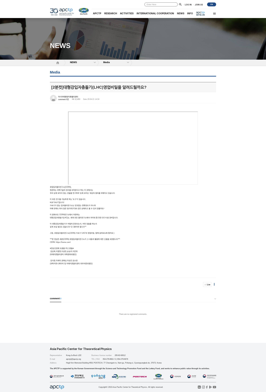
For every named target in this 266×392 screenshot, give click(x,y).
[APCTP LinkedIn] (199, 387)
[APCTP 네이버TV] (210, 387)
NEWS (180, 13)
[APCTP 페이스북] (207, 387)
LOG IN (188, 4)
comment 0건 (63, 99)
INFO (190, 13)
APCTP (97, 13)
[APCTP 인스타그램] (203, 387)
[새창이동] (83, 11)
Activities (127, 13)
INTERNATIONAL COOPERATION (155, 13)
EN (211, 4)
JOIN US (199, 4)
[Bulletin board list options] (214, 284)
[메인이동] (62, 13)
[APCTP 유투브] (214, 387)
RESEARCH (110, 13)
